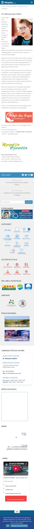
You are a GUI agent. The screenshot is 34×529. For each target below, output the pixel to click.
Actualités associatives (8, 6)
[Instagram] (29, 175)
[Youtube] (31, 175)
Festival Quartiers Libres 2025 (13, 493)
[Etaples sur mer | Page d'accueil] (11, 2)
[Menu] (31, 2)
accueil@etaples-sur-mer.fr (13, 373)
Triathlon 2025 (9, 489)
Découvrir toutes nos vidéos (15, 499)
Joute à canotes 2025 (10, 486)
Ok (8, 526)
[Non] (32, 522)
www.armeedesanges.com (9, 129)
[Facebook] (23, 175)
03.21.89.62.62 (10, 371)
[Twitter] (26, 175)
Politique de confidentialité (19, 526)
